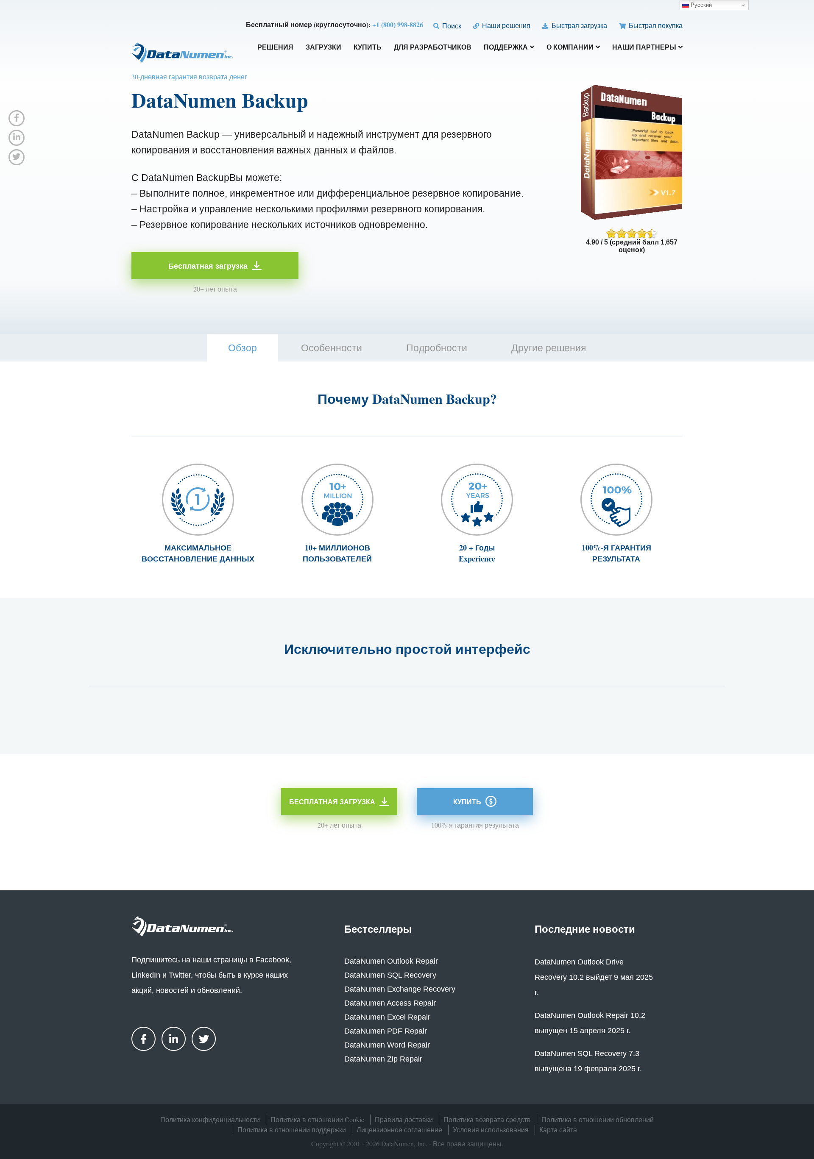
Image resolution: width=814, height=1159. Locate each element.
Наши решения (505, 25)
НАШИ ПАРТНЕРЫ (644, 48)
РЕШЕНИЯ (275, 48)
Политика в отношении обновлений (597, 1119)
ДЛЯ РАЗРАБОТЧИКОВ (432, 48)
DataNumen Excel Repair (387, 1017)
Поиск (450, 25)
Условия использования (491, 1129)
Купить (467, 801)
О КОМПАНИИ (570, 48)
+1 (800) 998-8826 (397, 24)
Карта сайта (558, 1129)
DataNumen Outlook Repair (391, 961)
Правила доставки (404, 1119)
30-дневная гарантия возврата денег (189, 76)
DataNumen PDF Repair (385, 1031)
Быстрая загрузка (578, 25)
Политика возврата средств (487, 1119)
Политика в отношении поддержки (291, 1129)
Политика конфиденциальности (210, 1119)
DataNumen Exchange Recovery (399, 989)
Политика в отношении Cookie (317, 1119)
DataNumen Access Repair (390, 1003)
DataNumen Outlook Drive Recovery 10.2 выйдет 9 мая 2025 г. (594, 977)
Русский (700, 5)
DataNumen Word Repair (387, 1045)
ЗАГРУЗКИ (323, 48)
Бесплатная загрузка (208, 265)
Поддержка (506, 48)
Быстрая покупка (655, 25)
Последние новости (585, 928)
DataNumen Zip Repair (383, 1059)
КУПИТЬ (368, 48)
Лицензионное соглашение (399, 1129)
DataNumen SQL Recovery (390, 975)
